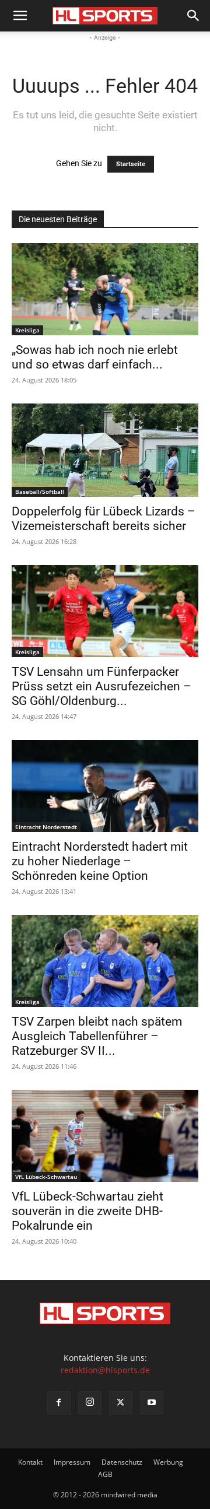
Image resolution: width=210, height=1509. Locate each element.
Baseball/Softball (39, 491)
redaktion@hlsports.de (105, 1369)
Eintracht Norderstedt (46, 827)
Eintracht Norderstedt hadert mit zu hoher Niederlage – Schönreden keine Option (100, 861)
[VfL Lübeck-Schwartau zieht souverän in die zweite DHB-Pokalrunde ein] (105, 1136)
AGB (105, 1474)
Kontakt (30, 1462)
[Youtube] (151, 1403)
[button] (19, 15)
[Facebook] (59, 1403)
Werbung (168, 1462)
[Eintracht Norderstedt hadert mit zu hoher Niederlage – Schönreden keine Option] (105, 786)
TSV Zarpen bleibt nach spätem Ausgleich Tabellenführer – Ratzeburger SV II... (97, 1036)
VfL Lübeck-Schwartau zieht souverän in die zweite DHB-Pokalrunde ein (87, 1211)
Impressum (72, 1462)
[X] (120, 1403)
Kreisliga (27, 330)
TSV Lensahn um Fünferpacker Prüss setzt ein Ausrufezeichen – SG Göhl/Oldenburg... (101, 686)
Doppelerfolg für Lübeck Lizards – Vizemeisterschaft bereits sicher (103, 518)
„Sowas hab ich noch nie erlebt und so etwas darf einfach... (95, 357)
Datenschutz (122, 1462)
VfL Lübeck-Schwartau (46, 1177)
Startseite (130, 164)
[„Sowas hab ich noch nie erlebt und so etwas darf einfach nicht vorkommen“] (105, 289)
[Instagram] (90, 1403)
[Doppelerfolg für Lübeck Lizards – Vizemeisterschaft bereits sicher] (105, 450)
